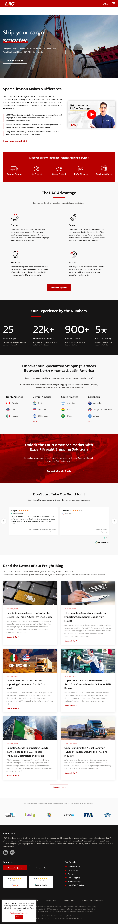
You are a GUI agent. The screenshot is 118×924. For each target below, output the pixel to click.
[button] (3, 521)
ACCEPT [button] (19, 917)
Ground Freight (74, 866)
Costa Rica (42, 409)
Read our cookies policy (19, 913)
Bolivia (69, 409)
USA (13, 409)
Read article (12, 637)
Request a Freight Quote (59, 471)
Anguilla (97, 403)
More (37, 422)
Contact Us (41, 867)
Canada (15, 403)
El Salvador (43, 416)
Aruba (96, 416)
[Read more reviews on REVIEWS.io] (102, 542)
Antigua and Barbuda (102, 409)
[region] (59, 521)
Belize (41, 403)
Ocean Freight (73, 870)
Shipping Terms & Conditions (92, 900)
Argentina (70, 403)
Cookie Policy (69, 900)
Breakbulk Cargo (74, 881)
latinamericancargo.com (74, 918)
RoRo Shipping (74, 878)
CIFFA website (51, 909)
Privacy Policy (51, 900)
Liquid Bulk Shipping (76, 885)
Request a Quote (14, 60)
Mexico (15, 416)
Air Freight (72, 874)
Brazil (69, 416)
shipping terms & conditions (85, 909)
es (106, 4)
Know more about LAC (14, 141)
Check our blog (59, 787)
